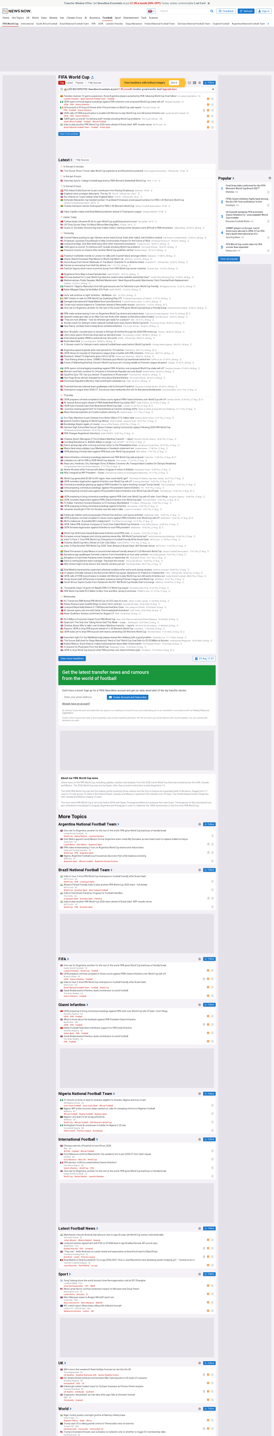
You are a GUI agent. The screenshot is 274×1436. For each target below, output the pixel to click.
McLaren (80, 1294)
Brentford (68, 1257)
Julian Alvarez (70, 1240)
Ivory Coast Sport (90, 1106)
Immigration (69, 1383)
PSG (81, 1249)
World (35, 17)
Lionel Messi (69, 845)
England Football (221, 23)
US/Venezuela (70, 1429)
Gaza (44, 17)
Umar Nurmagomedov (73, 1286)
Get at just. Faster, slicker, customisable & (135, 3)
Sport (118, 17)
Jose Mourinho (70, 1266)
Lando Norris (69, 1294)
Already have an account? (76, 703)
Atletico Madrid (84, 1240)
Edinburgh (79, 1392)
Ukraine (53, 17)
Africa (89, 1421)
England (79, 1400)
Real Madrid (84, 1266)
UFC (86, 1286)
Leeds (76, 1257)
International (27, 23)
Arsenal (96, 1240)
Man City (82, 1160)
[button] (94, 83)
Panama (98, 899)
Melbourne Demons (72, 1311)
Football (107, 17)
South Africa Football (46, 23)
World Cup (68, 836)
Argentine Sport (95, 845)
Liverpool (89, 1249)
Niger (82, 1421)
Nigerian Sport (101, 1114)
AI (86, 17)
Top (62, 82)
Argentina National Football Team (248, 23)
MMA (92, 1286)
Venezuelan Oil (96, 1429)
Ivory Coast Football (72, 1106)
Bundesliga (98, 1131)
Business (95, 17)
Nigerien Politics (71, 1421)
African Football (99, 122)
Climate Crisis (74, 17)
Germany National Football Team (194, 23)
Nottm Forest (69, 1131)
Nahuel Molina (81, 836)
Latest (70, 82)
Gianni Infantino (82, 104)
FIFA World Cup (10, 23)
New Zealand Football (98, 890)
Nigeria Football (86, 1114)
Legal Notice (67, 713)
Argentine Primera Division (106, 861)
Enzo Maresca (70, 1160)
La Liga (94, 1266)
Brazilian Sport (81, 890)
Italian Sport (69, 1033)
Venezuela (83, 1429)
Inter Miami (82, 845)
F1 (87, 1294)
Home (6, 17)
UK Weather (69, 1375)
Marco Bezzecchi (71, 1303)
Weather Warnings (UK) (86, 1375)
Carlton (86, 1311)
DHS (78, 1383)
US (83, 1383)
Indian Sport (105, 127)
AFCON (67, 1151)
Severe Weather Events (108, 1375)
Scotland (90, 1392)
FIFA (93, 23)
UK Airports (68, 1392)
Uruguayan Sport (87, 882)
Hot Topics (18, 17)
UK (27, 17)
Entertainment (131, 17)
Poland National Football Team (160, 23)
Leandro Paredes (114, 23)
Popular (79, 82)
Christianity (69, 1400)
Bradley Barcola (71, 1249)
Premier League (84, 1131)
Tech (143, 17)
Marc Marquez (87, 1303)
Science (153, 17)
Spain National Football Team (93, 99)
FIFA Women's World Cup (101, 1122)
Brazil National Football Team (74, 23)
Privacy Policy (199, 710)
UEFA (100, 23)
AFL (92, 1311)
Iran (62, 17)
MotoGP (99, 1303)
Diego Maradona (134, 23)
